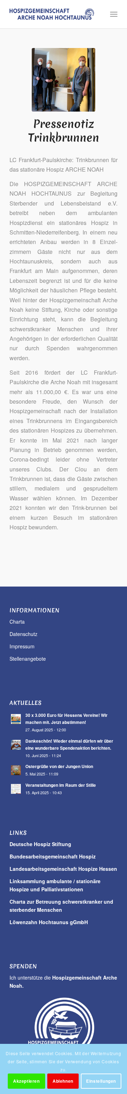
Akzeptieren (26, 1081)
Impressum (22, 646)
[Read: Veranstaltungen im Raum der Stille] (16, 789)
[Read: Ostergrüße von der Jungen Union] (16, 770)
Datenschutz (23, 633)
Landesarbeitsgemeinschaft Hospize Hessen (63, 868)
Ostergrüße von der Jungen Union (59, 766)
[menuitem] (113, 14)
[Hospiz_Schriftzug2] (53, 14)
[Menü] (113, 14)
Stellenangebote (28, 658)
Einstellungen (101, 1081)
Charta (17, 621)
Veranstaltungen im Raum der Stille (60, 785)
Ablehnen (63, 1081)
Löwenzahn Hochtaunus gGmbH (49, 922)
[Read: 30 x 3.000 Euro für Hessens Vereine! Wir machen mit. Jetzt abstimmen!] (16, 719)
